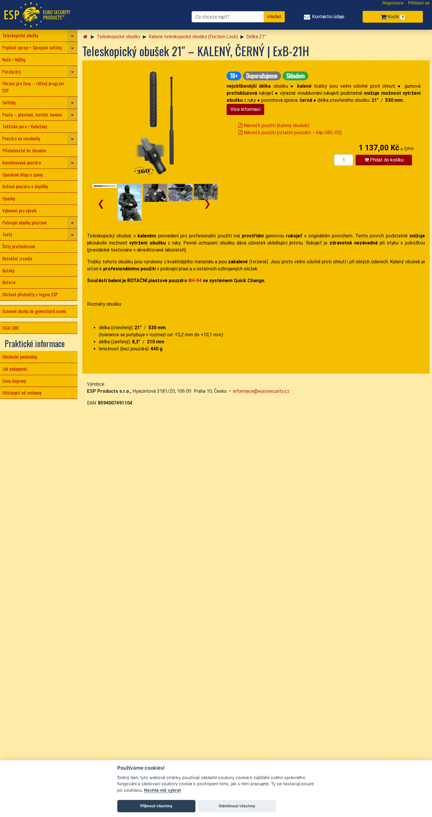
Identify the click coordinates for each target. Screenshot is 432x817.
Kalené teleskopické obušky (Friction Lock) (193, 36)
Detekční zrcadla (17, 258)
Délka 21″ (256, 36)
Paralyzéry (11, 71)
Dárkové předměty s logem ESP (30, 294)
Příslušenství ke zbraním (24, 150)
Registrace (393, 3)
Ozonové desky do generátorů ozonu (34, 311)
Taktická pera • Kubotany (24, 126)
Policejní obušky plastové (24, 222)
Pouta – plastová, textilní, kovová (32, 114)
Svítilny (9, 102)
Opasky (8, 198)
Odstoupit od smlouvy (21, 392)
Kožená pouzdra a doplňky (25, 186)
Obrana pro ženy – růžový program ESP (33, 87)
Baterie (9, 282)
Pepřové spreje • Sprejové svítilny (32, 47)
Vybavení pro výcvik (19, 210)
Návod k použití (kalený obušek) (275, 125)
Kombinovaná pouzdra (21, 162)
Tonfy (7, 234)
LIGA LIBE (10, 327)
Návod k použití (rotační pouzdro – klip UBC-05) (292, 132)
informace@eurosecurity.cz (261, 391)
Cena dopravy (14, 380)
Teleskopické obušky (20, 35)
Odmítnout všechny (237, 805)
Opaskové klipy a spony (22, 174)
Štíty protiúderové (18, 246)
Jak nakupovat (14, 368)
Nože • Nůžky (13, 59)
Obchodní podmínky (19, 356)
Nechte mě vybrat (162, 790)
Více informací (245, 109)
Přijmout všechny (156, 805)
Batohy (8, 270)
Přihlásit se (419, 3)
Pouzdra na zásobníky (21, 138)
